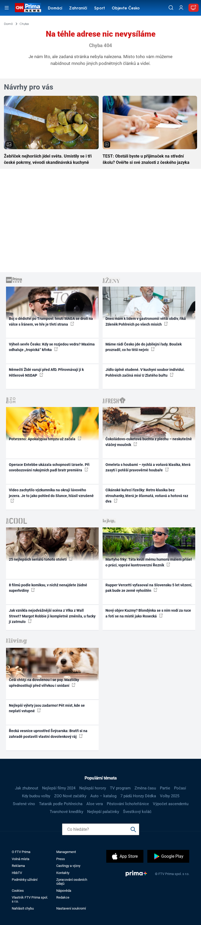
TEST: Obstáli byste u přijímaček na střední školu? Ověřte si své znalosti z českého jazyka (146, 159)
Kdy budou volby (36, 796)
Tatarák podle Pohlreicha (60, 803)
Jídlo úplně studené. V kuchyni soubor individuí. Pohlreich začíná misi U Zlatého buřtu (145, 372)
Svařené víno (24, 803)
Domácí (55, 8)
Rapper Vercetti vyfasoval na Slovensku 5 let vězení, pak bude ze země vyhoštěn (148, 588)
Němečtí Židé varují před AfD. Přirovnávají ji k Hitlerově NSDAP (46, 372)
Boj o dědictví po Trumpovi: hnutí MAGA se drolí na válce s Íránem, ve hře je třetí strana (51, 321)
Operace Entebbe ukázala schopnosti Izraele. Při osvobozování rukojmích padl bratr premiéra (49, 467)
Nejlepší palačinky (103, 811)
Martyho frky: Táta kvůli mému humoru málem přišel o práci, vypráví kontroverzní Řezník (148, 562)
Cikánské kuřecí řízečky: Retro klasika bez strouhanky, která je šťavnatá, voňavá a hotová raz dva (146, 495)
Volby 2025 (169, 796)
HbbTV (17, 873)
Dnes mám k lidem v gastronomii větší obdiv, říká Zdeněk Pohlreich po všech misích (145, 321)
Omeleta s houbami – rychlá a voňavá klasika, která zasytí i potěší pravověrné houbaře (148, 467)
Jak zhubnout (26, 788)
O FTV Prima (21, 852)
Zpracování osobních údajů (71, 881)
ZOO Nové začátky (70, 796)
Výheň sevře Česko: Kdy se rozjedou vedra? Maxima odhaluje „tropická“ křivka (52, 347)
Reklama (18, 866)
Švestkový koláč (137, 811)
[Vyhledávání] (171, 7)
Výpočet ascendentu (170, 803)
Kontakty (62, 873)
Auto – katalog (103, 796)
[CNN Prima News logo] (28, 7)
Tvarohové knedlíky (66, 811)
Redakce (62, 897)
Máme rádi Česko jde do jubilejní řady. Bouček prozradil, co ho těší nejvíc (143, 347)
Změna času (145, 788)
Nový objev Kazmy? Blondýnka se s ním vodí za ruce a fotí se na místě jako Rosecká (148, 613)
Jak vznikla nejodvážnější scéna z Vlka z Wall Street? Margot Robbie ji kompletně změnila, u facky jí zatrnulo (52, 616)
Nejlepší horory (92, 788)
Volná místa (20, 859)
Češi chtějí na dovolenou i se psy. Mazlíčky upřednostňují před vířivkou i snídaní (44, 682)
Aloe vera (94, 803)
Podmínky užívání (24, 880)
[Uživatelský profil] (181, 7)
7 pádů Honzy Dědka (138, 796)
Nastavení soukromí (71, 908)
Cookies (18, 891)
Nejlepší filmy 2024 (58, 788)
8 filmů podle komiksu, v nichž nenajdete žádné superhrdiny (48, 588)
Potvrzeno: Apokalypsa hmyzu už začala (42, 439)
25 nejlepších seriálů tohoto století (38, 559)
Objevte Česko (126, 8)
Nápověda (63, 891)
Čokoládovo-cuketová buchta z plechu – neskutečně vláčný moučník (148, 442)
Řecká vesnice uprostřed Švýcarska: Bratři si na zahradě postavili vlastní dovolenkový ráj (48, 733)
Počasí (180, 788)
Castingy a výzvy (68, 866)
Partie (165, 788)
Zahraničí (78, 8)
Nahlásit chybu (23, 908)
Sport (99, 8)
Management (66, 852)
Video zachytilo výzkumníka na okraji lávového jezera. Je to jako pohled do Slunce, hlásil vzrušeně (51, 493)
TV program (120, 788)
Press (60, 859)
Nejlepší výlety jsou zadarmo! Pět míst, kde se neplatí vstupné (47, 708)
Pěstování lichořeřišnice (128, 803)
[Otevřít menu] (6, 8)
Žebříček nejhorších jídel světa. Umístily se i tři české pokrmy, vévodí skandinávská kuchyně (48, 159)
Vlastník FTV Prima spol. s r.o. (30, 899)
